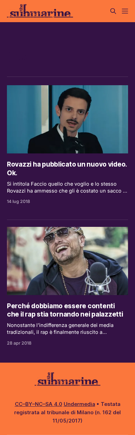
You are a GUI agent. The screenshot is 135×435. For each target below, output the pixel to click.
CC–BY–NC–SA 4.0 (38, 404)
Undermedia (79, 404)
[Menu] (124, 11)
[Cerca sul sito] (113, 11)
